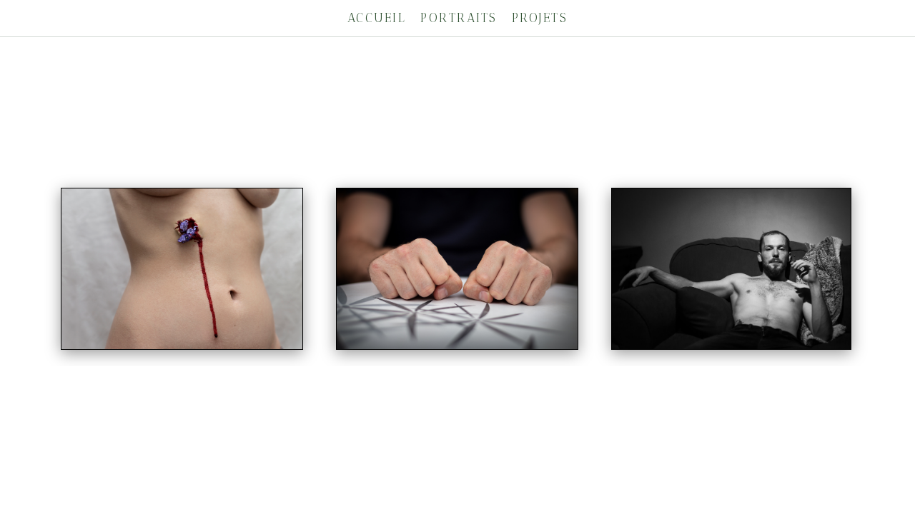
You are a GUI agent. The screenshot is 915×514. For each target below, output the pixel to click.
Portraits (459, 18)
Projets (540, 18)
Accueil (377, 18)
